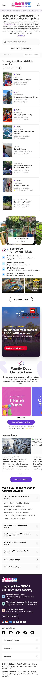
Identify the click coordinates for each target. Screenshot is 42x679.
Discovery (7, 648)
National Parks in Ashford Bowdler (16, 512)
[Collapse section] (37, 498)
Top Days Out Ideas (11, 640)
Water (37, 10)
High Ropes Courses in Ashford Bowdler (18, 509)
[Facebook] (3, 633)
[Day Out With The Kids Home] (21, 4)
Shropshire (16, 10)
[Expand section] (37, 526)
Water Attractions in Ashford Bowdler (15, 543)
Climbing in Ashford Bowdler (14, 506)
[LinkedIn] (11, 633)
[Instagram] (25, 633)
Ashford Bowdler (27, 10)
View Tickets (15, 48)
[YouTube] (32, 633)
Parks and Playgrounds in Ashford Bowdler (19, 515)
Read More (21, 36)
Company (7, 656)
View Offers (27, 48)
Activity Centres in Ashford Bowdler (17, 503)
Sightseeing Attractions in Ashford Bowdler (17, 552)
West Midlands (6, 10)
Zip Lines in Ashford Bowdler (14, 519)
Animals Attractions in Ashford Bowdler (15, 526)
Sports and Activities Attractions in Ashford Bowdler (17, 535)
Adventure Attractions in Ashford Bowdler (16, 498)
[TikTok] (18, 633)
